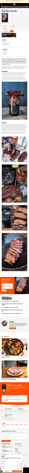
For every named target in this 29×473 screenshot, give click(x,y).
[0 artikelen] (1, 4)
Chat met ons (19, 452)
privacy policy (7, 459)
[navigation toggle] (27, 4)
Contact (3, 424)
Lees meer (8, 390)
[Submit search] (27, 6)
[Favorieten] (24, 4)
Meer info (18, 461)
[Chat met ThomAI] (9, 35)
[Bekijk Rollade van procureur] (14, 348)
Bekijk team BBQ (12, 328)
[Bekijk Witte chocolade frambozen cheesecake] (14, 370)
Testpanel (25, 424)
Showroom (16, 424)
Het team (12, 424)
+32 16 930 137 (19, 453)
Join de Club (4, 426)
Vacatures (8, 424)
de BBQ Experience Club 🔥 (18, 0)
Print (12, 31)
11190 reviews (23, 397)
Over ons (21, 424)
